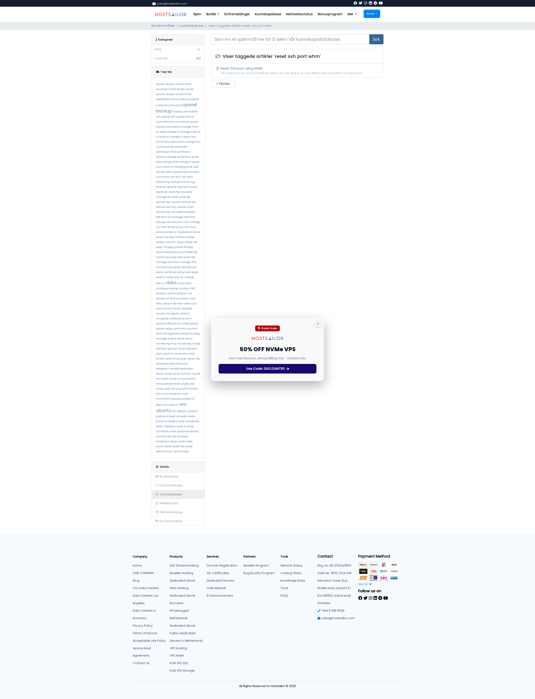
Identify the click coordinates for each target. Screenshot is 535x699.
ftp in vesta (190, 187)
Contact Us (141, 663)
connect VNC (187, 288)
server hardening (166, 252)
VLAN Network (216, 588)
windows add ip (175, 272)
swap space (185, 242)
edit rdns (189, 217)
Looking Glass (290, 573)
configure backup (167, 288)
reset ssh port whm (176, 388)
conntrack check (166, 431)
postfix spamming (168, 358)
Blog (136, 580)
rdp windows (180, 436)
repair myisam (182, 373)
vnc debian (179, 411)
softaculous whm (181, 318)
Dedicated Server (182, 626)
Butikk (211, 14)
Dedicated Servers (220, 580)
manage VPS (188, 262)
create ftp (162, 192)
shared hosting (190, 333)
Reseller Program (256, 565)
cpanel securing (166, 257)
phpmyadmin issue (168, 353)
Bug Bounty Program (259, 573)
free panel (186, 446)
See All (363, 584)
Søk (376, 39)
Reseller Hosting (181, 573)
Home (137, 565)
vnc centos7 (170, 405)
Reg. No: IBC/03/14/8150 (334, 565)
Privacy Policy (143, 626)
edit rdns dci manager (169, 217)
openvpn (172, 348)
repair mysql (164, 373)
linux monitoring (181, 343)
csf (190, 293)
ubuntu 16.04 (183, 84)
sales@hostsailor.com (338, 618)
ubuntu (170, 84)
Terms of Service (145, 633)
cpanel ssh (168, 116)
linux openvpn (188, 348)
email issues (176, 227)
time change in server (186, 162)
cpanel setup (164, 328)
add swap (192, 272)
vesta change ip (169, 131)
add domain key (166, 207)
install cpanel (189, 323)
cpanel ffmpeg (183, 247)
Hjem (197, 14)
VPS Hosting (178, 648)
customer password (168, 105)
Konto (371, 13)
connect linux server (168, 267)
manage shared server (170, 338)
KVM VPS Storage (182, 670)
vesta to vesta (185, 426)
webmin (161, 451)
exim (170, 451)
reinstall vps (189, 267)
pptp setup (187, 358)
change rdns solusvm (169, 222)
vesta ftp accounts (180, 192)
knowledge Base (292, 580)
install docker (176, 89)
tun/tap (170, 237)
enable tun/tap (184, 237)
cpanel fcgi (163, 182)
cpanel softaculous (168, 323)
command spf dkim (168, 177)
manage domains (167, 262)
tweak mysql (176, 421)
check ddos (184, 283)
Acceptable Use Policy (149, 641)
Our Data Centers (146, 588)
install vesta (171, 446)
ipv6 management (168, 333)
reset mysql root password (178, 378)
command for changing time (174, 167)
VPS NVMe (177, 655)
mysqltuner (192, 421)
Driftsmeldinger (237, 14)
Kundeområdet (163, 26)
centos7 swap (164, 277)
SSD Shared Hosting (184, 565)
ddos (171, 283)
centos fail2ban (177, 293)
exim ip (178, 277)
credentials (163, 99)
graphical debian (188, 431)
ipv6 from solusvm (185, 328)
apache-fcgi (174, 187)
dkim (190, 177)
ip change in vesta (178, 137)
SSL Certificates (218, 573)
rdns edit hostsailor (184, 212)
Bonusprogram (330, 14)
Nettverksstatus (299, 14)
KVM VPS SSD (179, 663)
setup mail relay (173, 303)
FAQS (284, 596)
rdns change (192, 222)
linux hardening (187, 252)
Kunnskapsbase (268, 14)
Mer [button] (351, 14)
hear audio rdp (186, 257)
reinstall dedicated (181, 368)
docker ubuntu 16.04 (178, 94)
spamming (181, 451)
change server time (179, 157)
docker (160, 84)
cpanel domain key (184, 202)
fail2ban (161, 293)
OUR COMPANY (143, 573)
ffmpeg (168, 247)
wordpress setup (166, 441)
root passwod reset (168, 383)
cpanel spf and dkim (186, 172)
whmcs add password (185, 99)
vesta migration (166, 426)
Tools (284, 588)
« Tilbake (223, 83)
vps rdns (161, 227)
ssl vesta (181, 416)
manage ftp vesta (167, 197)
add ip (160, 272)
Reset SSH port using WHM (291, 70)
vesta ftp (184, 197)
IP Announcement (220, 596)
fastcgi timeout (180, 182)
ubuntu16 (162, 89)
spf (184, 177)
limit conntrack (179, 298)
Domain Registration (222, 565)
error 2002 (188, 353)
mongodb (172, 313)
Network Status (291, 565)
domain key (163, 202)
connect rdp (163, 436)
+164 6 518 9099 (332, 611)
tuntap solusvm (166, 242)
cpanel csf (162, 298)
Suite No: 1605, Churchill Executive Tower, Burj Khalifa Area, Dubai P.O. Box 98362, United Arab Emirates (334, 588)
